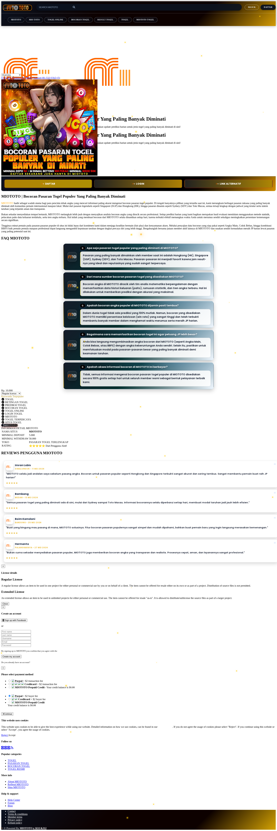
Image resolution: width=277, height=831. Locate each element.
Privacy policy (15, 819)
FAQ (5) (55, 78)
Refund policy (15, 822)
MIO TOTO (34, 20)
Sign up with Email (14, 626)
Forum (11, 802)
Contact (12, 811)
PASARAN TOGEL (18, 763)
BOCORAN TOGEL (80, 20)
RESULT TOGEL (105, 20)
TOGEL (124, 20)
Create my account (11, 656)
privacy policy (165, 726)
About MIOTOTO (17, 781)
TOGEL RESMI (16, 769)
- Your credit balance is (41, 689)
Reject (4, 735)
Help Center (14, 800)
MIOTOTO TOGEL (145, 20)
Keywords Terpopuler (12, 396)
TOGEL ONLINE (55, 20)
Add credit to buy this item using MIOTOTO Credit (34, 690)
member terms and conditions (70, 651)
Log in (33, 662)
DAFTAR (50, 183)
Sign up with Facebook (15, 620)
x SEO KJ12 (39, 828)
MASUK (252, 7)
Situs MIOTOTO (16, 787)
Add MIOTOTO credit (19, 708)
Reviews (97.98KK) (22, 78)
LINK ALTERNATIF (230, 183)
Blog (10, 805)
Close (5, 604)
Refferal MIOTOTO (18, 784)
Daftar (268, 7)
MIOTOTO (16, 20)
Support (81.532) (42, 78)
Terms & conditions (18, 814)
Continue (8, 714)
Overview (6, 78)
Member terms (15, 817)
